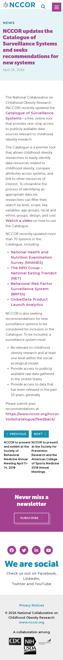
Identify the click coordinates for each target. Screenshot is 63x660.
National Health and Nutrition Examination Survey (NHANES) (31, 257)
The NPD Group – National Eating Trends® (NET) (34, 273)
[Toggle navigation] (56, 7)
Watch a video (19, 221)
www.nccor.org (31, 622)
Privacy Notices (31, 605)
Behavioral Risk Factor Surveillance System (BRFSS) (31, 289)
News (9, 23)
